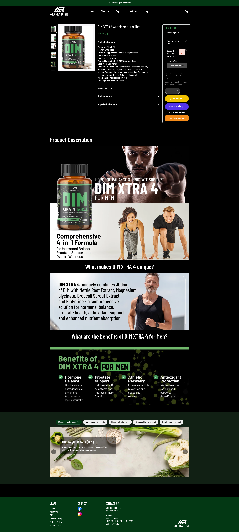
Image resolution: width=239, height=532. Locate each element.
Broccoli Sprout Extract (146, 422)
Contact (53, 508)
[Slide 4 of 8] (53, 55)
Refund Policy (56, 522)
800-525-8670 (112, 511)
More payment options (177, 112)
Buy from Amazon (177, 118)
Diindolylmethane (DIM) (68, 422)
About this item (105, 88)
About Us (54, 512)
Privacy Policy (56, 519)
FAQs (52, 515)
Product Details (105, 96)
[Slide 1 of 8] (53, 29)
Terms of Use (56, 525)
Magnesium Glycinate (95, 422)
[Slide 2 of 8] (53, 38)
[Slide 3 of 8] (53, 46)
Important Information (108, 104)
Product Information (107, 42)
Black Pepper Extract (171, 422)
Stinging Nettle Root (120, 422)
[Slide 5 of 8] (53, 64)
